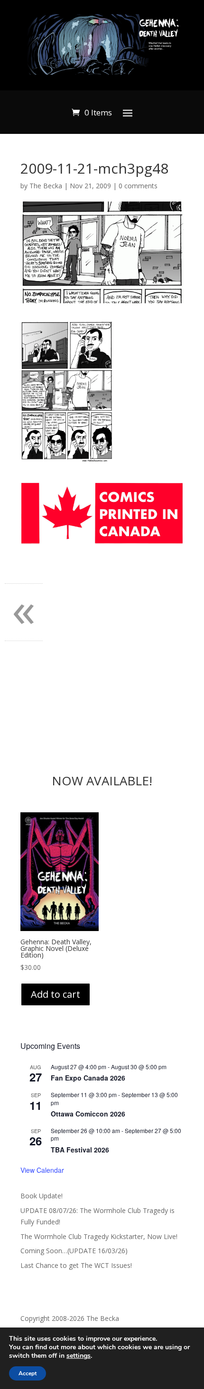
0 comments (138, 185)
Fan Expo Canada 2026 (88, 1077)
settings (78, 1356)
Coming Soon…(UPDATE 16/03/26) (74, 1250)
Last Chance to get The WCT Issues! (76, 1265)
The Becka (45, 185)
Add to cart (55, 994)
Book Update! (41, 1195)
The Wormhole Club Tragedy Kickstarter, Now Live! (98, 1236)
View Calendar (42, 1170)
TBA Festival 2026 (80, 1149)
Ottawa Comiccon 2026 (88, 1113)
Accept (28, 1373)
